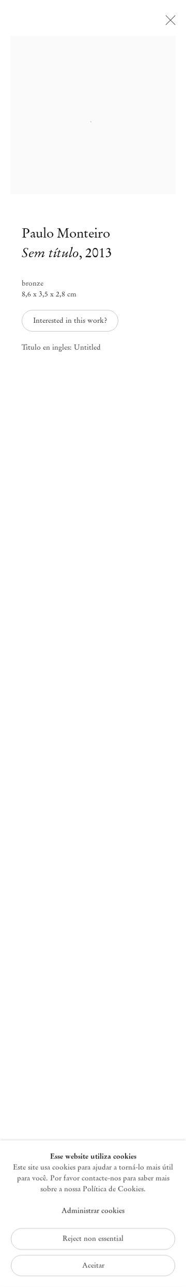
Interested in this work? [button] (70, 320)
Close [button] (168, 23)
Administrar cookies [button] (93, 1210)
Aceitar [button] (93, 1265)
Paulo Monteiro (66, 233)
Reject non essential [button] (93, 1238)
